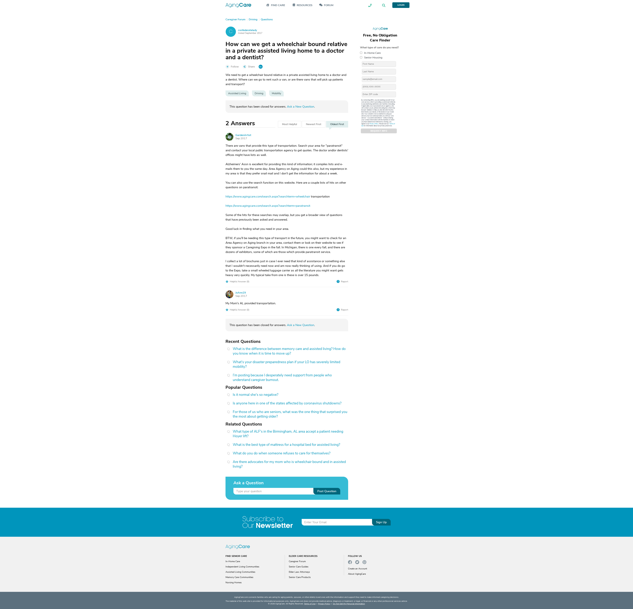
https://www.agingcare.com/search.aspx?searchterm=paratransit (268, 206)
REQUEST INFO (378, 131)
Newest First (313, 124)
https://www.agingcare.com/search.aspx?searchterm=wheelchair (268, 196)
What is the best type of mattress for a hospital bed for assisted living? (286, 444)
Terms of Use (310, 603)
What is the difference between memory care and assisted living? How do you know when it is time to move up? (289, 351)
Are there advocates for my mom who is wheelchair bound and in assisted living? (289, 464)
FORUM (328, 5)
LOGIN (400, 5)
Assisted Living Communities (240, 572)
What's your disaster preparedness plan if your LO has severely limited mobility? (286, 364)
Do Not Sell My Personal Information (349, 603)
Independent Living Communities (242, 566)
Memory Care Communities (239, 577)
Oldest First (337, 124)
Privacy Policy (374, 124)
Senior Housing (373, 57)
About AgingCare (357, 574)
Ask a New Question (300, 107)
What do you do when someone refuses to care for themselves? (281, 453)
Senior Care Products (300, 577)
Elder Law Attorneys (299, 572)
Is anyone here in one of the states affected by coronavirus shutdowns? (287, 403)
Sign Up (381, 522)
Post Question (326, 491)
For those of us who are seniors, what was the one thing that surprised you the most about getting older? (290, 414)
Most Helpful (289, 124)
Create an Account (357, 568)
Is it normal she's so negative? (255, 394)
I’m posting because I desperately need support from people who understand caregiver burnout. (282, 377)
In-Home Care (372, 53)
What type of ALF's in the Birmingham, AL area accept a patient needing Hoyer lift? (288, 433)
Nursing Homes (234, 582)
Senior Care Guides (298, 566)
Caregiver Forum (297, 561)
